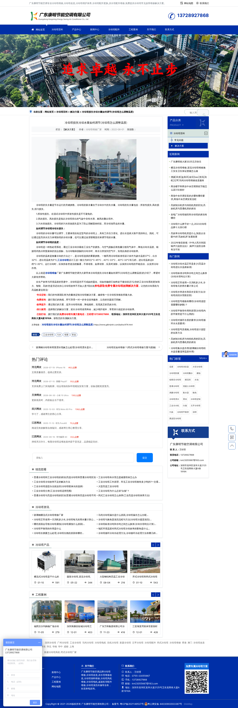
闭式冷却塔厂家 (69, 652)
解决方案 (74, 111)
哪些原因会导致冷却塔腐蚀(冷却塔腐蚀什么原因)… (59, 524)
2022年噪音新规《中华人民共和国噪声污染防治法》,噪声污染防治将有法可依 (188, 246)
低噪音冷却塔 (175, 379)
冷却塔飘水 (188, 373)
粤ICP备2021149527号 (132, 703)
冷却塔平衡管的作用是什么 (47, 528)
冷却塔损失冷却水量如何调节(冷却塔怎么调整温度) (67, 324)
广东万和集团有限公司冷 (112, 626)
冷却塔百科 (57, 29)
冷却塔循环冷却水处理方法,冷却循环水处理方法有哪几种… (128, 533)
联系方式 (169, 29)
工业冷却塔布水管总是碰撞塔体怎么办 (117, 477)
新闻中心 (94, 29)
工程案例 (133, 29)
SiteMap (188, 703)
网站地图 (188, 3)
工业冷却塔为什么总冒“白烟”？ (113, 490)
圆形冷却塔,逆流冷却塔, (79, 576)
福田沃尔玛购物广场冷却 (46, 626)
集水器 (186, 392)
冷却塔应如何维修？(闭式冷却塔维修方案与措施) (132, 347)
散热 (195, 392)
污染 (171, 412)
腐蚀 (198, 373)
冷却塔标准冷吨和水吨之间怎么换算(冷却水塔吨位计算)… (127, 524)
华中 (60, 646)
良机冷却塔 (113, 642)
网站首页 (40, 29)
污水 (59, 334)
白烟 (185, 405)
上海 (71, 646)
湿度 (171, 366)
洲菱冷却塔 (174, 392)
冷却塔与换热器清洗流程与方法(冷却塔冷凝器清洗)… (125, 519)
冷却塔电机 (100, 642)
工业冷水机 (174, 405)
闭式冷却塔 (162, 642)
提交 (144, 457)
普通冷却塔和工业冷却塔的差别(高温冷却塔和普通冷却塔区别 (65, 477)
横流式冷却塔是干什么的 (46, 576)
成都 (66, 646)
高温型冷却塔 (175, 418)
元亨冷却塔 (195, 405)
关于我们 (151, 29)
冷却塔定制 (195, 399)
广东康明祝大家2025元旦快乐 (186, 161)
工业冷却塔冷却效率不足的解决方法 (52, 481)
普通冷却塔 (174, 386)
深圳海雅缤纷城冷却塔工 (79, 626)
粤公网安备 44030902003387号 (165, 703)
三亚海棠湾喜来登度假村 (144, 626)
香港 (184, 642)
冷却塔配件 (114, 29)
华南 (54, 646)
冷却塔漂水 (174, 399)
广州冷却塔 (63, 642)
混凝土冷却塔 (189, 386)
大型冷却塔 (197, 366)
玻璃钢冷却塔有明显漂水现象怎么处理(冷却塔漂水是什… (64, 347)
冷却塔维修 (61, 16)
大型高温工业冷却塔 (108, 486)
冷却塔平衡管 (183, 412)
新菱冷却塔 (125, 642)
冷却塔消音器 (183, 366)
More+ (203, 358)
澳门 (190, 642)
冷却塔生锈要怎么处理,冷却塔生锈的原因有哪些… (59, 533)
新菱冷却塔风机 (52, 652)
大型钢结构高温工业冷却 (112, 576)
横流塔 (188, 379)
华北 (49, 646)
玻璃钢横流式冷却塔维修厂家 (48, 515)
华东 (43, 646)
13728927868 (101, 314)
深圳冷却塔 (50, 642)
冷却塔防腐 (174, 373)
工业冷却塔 (63, 260)
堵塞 (66, 334)
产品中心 (76, 29)
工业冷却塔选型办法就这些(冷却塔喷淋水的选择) (58, 486)
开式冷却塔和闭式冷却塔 (144, 576)
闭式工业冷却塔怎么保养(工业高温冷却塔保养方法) (124, 495)
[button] (158, 544)
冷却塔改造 (199, 642)
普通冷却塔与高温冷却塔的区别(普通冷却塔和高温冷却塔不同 (65, 495)
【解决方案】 (69, 129)
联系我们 (204, 3)
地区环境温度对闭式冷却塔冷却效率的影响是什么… (124, 528)
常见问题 (178, 140)
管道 (74, 334)
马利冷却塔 (88, 642)
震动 (185, 399)
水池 (196, 379)
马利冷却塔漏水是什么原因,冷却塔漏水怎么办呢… (123, 515)
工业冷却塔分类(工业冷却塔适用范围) (53, 490)
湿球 (195, 412)
